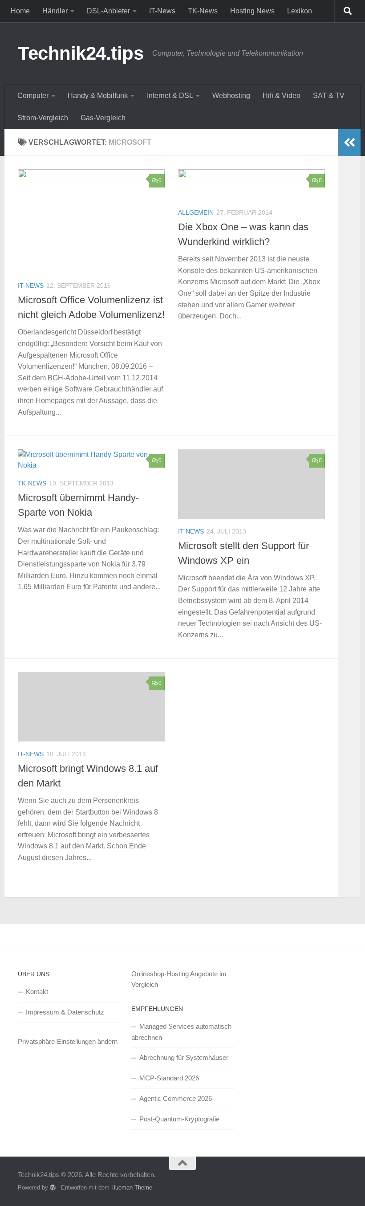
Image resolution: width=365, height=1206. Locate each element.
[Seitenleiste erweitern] (349, 142)
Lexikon (299, 11)
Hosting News (252, 11)
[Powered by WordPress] (53, 1187)
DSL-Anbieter (108, 11)
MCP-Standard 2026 (169, 1078)
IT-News (162, 11)
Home (20, 11)
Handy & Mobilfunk (98, 95)
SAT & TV (329, 95)
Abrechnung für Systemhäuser (183, 1057)
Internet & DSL (170, 95)
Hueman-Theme (131, 1187)
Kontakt (37, 991)
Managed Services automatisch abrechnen (181, 1032)
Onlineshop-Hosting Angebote (174, 974)
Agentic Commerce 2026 (175, 1098)
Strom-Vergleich (42, 118)
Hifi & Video (281, 95)
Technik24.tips (80, 53)
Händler (55, 11)
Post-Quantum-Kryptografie (179, 1119)
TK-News (203, 11)
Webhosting (231, 95)
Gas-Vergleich (103, 118)
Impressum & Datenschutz (65, 1012)
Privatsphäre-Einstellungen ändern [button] (68, 1041)
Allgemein (196, 212)
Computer (33, 95)
